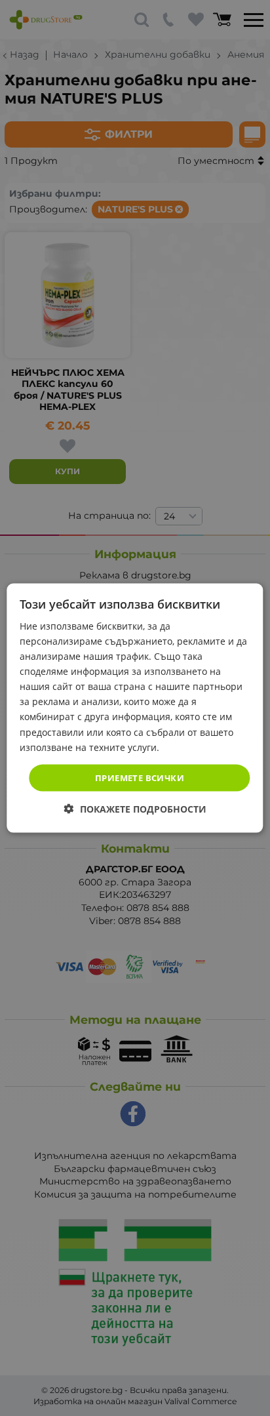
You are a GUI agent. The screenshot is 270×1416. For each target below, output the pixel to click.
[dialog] (135, 708)
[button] (135, 809)
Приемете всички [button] (139, 777)
